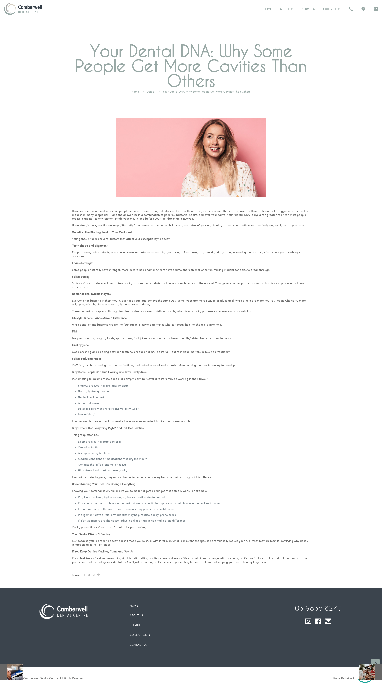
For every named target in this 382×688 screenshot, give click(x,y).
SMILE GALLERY (140, 635)
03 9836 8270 (318, 608)
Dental (151, 91)
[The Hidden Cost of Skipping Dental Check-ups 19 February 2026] (11, 672)
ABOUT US (136, 615)
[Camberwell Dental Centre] (23, 9)
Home (135, 91)
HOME (134, 605)
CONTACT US (138, 644)
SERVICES (136, 625)
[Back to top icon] (375, 663)
